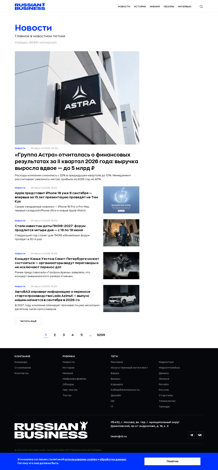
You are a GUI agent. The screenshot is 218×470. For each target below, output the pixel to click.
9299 (101, 335)
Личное (164, 379)
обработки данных (113, 459)
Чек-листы (70, 390)
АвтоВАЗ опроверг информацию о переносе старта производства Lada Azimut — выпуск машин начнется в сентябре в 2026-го (52, 296)
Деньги (164, 373)
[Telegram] (191, 435)
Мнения (155, 6)
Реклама (117, 362)
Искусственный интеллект (129, 367)
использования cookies (81, 459)
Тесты (67, 395)
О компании (23, 367)
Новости (124, 6)
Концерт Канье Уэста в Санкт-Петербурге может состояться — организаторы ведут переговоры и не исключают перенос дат (57, 263)
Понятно (172, 461)
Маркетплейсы (169, 367)
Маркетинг (166, 362)
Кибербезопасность (125, 390)
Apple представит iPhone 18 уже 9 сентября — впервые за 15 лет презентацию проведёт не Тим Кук (56, 197)
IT (112, 406)
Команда (21, 362)
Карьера (117, 384)
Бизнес (115, 379)
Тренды (164, 406)
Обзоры (169, 6)
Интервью (185, 6)
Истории (140, 6)
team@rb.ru (119, 436)
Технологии (167, 401)
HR (112, 401)
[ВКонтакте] (199, 435)
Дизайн (116, 395)
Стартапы (166, 395)
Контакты (21, 373)
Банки (115, 373)
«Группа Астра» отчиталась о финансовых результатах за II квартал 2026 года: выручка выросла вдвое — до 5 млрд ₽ (76, 161)
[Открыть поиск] (201, 6)
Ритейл (164, 384)
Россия (164, 390)
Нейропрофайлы (74, 379)
